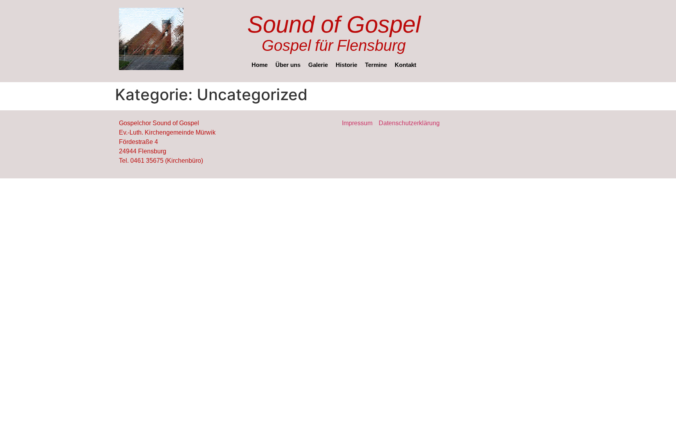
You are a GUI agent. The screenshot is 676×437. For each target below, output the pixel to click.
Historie (346, 64)
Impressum (357, 123)
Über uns (287, 64)
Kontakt (405, 64)
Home (260, 64)
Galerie (318, 64)
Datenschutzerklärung (409, 123)
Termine (376, 64)
